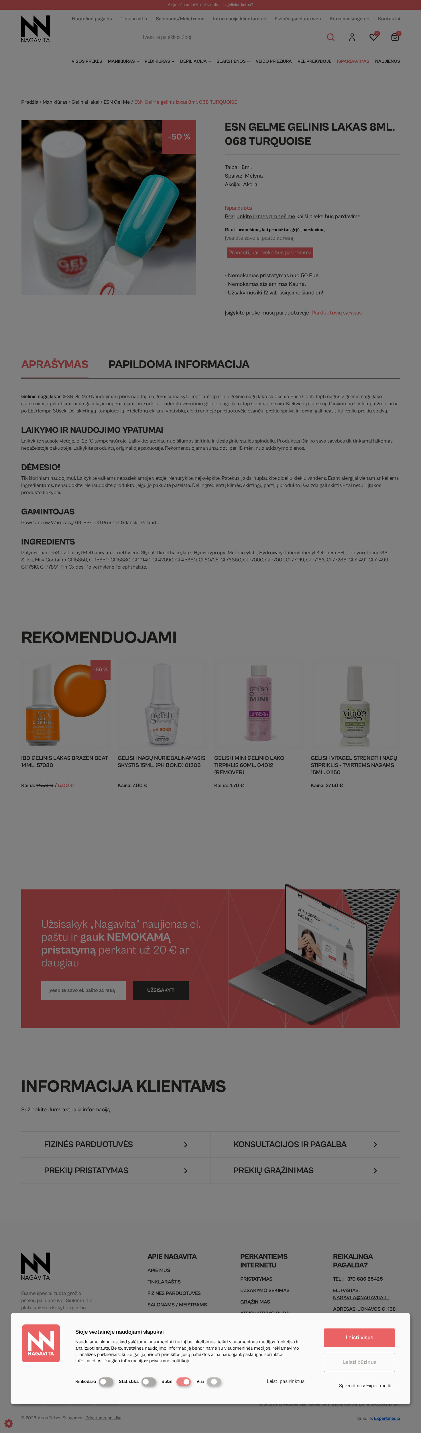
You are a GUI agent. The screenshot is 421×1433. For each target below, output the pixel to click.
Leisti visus (359, 1337)
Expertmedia (379, 1386)
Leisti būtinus (359, 1362)
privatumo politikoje (169, 1361)
